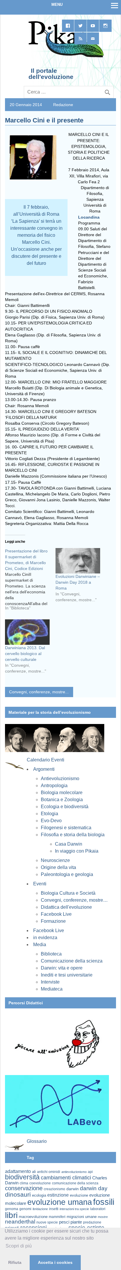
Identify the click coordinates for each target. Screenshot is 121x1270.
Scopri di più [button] (19, 1245)
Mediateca (52, 988)
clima (24, 1183)
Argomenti (44, 769)
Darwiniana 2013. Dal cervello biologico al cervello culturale (25, 653)
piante (76, 1222)
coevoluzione (40, 1183)
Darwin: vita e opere (62, 967)
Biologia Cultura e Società (68, 893)
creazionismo (54, 1189)
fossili (103, 1202)
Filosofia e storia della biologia (73, 834)
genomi (25, 1209)
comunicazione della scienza (75, 1183)
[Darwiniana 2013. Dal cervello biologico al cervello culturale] (27, 632)
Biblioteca (51, 953)
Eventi (39, 883)
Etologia (49, 813)
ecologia (39, 1195)
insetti (53, 1209)
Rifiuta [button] (14, 1262)
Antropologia (54, 785)
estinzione (58, 1195)
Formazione (53, 921)
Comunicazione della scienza (71, 960)
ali (34, 1171)
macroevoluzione (33, 1216)
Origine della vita (58, 867)
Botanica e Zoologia (62, 799)
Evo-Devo (51, 820)
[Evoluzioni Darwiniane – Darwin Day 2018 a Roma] (78, 560)
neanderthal (20, 1222)
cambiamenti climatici (66, 1177)
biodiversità (22, 1177)
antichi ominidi (48, 1172)
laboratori (97, 1209)
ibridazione (40, 1209)
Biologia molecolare (62, 792)
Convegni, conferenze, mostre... (39, 692)
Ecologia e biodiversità (64, 806)
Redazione (63, 104)
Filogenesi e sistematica (66, 827)
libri (11, 1215)
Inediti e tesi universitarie (67, 974)
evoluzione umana (59, 1202)
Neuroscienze (55, 860)
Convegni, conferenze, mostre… (74, 900)
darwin (72, 1188)
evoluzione (79, 1195)
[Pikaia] (65, 56)
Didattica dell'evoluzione (66, 907)
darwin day (93, 1188)
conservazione (24, 1188)
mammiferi (57, 1217)
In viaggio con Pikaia (76, 851)
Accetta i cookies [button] (55, 1262)
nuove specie (47, 1222)
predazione (92, 1222)
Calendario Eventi (45, 759)
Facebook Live (56, 914)
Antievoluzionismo (60, 778)
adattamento (18, 1171)
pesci (64, 1222)
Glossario (37, 1141)
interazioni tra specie (74, 1209)
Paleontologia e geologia (67, 874)
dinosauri (18, 1194)
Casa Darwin (68, 844)
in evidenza (45, 937)
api (90, 1172)
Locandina (89, 217)
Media (39, 944)
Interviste (50, 981)
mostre (103, 1217)
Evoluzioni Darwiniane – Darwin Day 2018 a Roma (78, 582)
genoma (11, 1209)
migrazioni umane (82, 1216)
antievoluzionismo (74, 1172)
